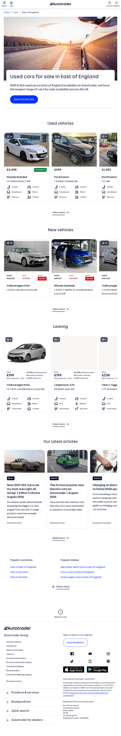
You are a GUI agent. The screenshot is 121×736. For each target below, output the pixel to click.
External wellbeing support (19, 675)
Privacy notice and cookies (19, 662)
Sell (11, 6)
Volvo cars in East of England (77, 572)
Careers (10, 654)
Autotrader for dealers (27, 720)
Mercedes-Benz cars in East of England (82, 567)
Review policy (13, 671)
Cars (15, 12)
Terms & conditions (15, 667)
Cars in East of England (23, 567)
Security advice (13, 642)
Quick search (20, 711)
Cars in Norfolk (18, 577)
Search (116, 6)
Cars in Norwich (19, 572)
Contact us (11, 646)
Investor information (16, 658)
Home (7, 12)
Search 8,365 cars (24, 99)
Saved (110, 6)
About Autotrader (14, 650)
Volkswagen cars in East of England (80, 577)
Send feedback (75, 642)
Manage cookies (14, 681)
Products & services (25, 692)
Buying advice (21, 701)
